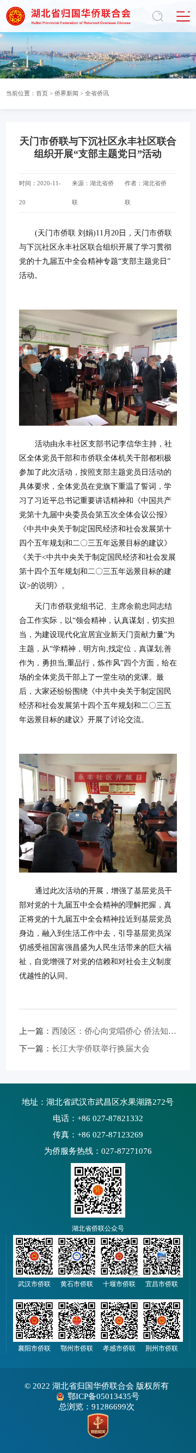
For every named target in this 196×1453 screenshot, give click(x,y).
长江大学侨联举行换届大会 (84, 1048)
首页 (42, 93)
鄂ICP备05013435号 (103, 1396)
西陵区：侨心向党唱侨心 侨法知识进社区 (98, 1031)
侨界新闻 (66, 93)
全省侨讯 (97, 93)
